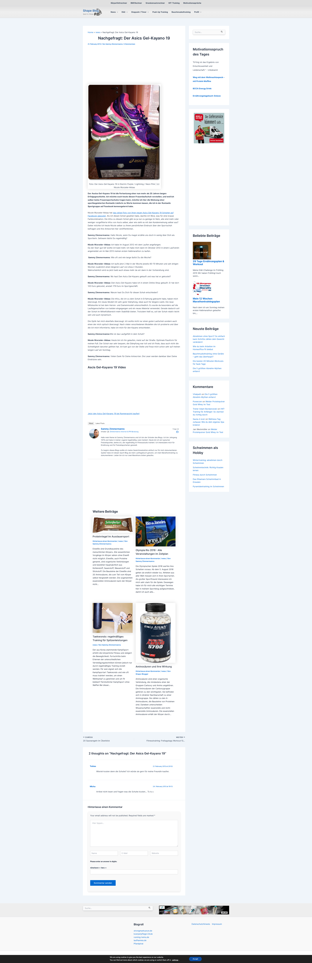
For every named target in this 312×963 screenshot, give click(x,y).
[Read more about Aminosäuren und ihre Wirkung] (156, 632)
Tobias (93, 766)
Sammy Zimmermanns (113, 429)
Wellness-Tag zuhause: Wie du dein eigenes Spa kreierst (208, 422)
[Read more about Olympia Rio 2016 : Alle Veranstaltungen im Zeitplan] (156, 531)
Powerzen (197, 401)
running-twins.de (141, 937)
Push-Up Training (160, 12)
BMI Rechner (136, 3)
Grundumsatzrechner (155, 3)
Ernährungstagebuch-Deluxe (207, 96)
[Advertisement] (134, 66)
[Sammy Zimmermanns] (94, 433)
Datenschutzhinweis (201, 924)
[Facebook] (177, 431)
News (113, 12)
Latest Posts (100, 423)
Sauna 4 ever (199, 419)
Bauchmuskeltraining (181, 12)
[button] (117, 12)
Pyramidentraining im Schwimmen (208, 486)
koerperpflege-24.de (143, 934)
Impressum (217, 924)
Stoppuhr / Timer (138, 12)
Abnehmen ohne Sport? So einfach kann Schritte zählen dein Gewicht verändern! (209, 339)
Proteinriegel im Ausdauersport (111, 536)
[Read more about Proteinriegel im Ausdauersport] (113, 524)
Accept (195, 959)
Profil (196, 12)
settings (175, 960)
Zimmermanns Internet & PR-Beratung (124, 432)
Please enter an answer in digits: (103, 861)
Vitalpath (197, 394)
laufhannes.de (140, 940)
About (91, 423)
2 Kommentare (129, 44)
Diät (123, 12)
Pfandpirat (138, 943)
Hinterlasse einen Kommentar (105, 541)
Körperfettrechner (119, 3)
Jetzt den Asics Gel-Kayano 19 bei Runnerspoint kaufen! (113, 413)
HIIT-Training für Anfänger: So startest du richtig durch (209, 412)
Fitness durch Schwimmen (205, 475)
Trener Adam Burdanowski (205, 409)
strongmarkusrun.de (143, 930)
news (120, 541)
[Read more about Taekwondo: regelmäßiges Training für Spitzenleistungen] (113, 617)
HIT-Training (174, 3)
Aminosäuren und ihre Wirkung (154, 666)
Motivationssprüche (192, 3)
